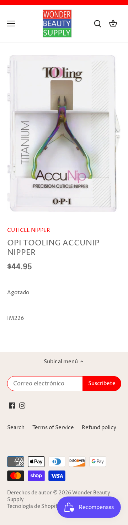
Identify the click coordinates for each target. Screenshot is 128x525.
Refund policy (99, 427)
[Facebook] (12, 405)
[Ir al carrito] (113, 23)
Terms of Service (53, 427)
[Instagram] (22, 405)
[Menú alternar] (11, 23)
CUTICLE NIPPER (28, 230)
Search (16, 427)
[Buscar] (97, 23)
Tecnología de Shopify (33, 506)
